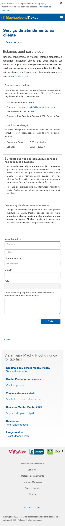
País (7, 281)
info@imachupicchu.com (43, 107)
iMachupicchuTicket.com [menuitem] (32, 463)
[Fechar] (61, 2)
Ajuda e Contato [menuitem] (32, 488)
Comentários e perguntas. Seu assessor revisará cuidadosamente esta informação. (30, 294)
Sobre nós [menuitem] (32, 470)
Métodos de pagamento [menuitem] (32, 476)
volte (8, 339)
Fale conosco (13, 42)
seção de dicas (19, 76)
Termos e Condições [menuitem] (32, 482)
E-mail (8, 270)
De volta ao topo (33, 507)
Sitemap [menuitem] (32, 494)
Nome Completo (13, 239)
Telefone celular (13, 258)
